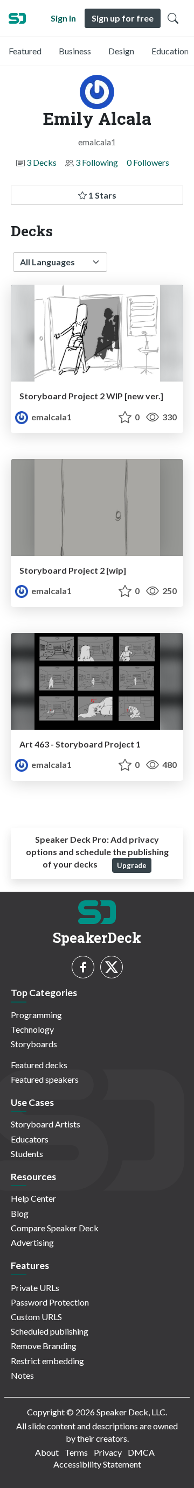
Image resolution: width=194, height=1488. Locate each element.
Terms (76, 1452)
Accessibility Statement (97, 1464)
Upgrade (132, 865)
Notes (22, 1375)
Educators (29, 1139)
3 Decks (41, 162)
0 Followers (148, 162)
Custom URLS (36, 1316)
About (47, 1452)
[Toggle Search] (173, 18)
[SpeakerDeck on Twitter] (111, 967)
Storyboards (34, 1044)
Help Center (33, 1198)
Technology (32, 1029)
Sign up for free (123, 18)
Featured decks (39, 1065)
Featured (25, 51)
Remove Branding (44, 1346)
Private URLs (35, 1287)
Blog (20, 1213)
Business (75, 51)
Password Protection (50, 1302)
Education (170, 51)
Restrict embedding (47, 1361)
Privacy (108, 1452)
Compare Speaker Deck (55, 1228)
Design (121, 51)
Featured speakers (45, 1079)
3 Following (96, 162)
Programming (36, 1015)
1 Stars (101, 195)
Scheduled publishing (49, 1331)
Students (27, 1153)
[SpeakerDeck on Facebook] (83, 967)
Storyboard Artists (45, 1124)
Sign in (63, 18)
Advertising (32, 1242)
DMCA (141, 1452)
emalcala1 (51, 417)
